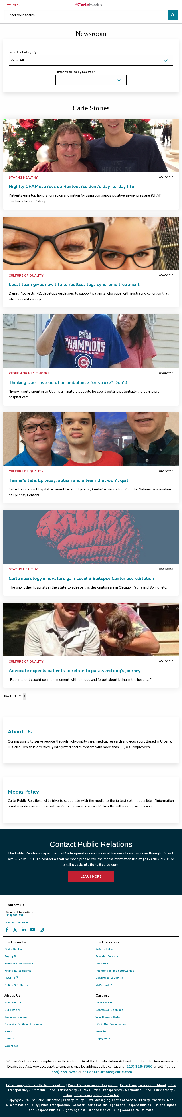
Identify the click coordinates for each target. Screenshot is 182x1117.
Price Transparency (55, 1105)
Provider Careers (106, 956)
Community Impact (16, 1017)
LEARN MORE (91, 876)
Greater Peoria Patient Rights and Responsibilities (112, 1105)
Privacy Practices (152, 1100)
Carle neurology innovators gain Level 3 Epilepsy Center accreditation (81, 578)
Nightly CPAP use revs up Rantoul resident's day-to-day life (71, 186)
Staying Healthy (23, 177)
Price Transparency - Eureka (68, 1090)
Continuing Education (109, 978)
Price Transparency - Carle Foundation (35, 1085)
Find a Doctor (13, 949)
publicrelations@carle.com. (95, 864)
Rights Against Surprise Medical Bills (90, 1110)
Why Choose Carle (107, 1017)
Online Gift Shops (16, 985)
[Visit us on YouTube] (32, 930)
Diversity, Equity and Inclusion (23, 1024)
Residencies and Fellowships (114, 970)
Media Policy (23, 791)
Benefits (101, 1031)
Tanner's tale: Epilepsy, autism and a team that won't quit (68, 480)
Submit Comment (17, 922)
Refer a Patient (105, 949)
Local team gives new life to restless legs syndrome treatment (74, 284)
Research (101, 963)
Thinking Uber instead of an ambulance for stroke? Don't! (68, 383)
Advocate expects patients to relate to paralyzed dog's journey (75, 671)
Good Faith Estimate (137, 1110)
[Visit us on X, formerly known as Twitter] (15, 930)
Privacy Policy (73, 1100)
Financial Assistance (17, 970)
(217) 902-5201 (156, 859)
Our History (12, 1010)
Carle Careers (104, 1002)
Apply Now (102, 1038)
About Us (20, 731)
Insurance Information (18, 963)
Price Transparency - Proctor (96, 1095)
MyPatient (102, 985)
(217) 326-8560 (138, 1066)
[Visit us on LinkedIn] (24, 930)
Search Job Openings (109, 1010)
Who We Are (12, 1002)
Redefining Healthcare (29, 373)
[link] (91, 145)
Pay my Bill (11, 956)
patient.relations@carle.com (107, 1071)
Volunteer (11, 1046)
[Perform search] (173, 15)
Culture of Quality (26, 275)
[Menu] (9, 4)
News (8, 1031)
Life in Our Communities (111, 1024)
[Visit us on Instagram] (42, 930)
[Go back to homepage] (88, 4)
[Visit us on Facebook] (7, 930)
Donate (9, 1038)
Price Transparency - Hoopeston (93, 1085)
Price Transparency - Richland (143, 1085)
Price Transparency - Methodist (117, 1090)
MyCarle (10, 978)
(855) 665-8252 (63, 1071)
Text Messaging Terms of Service (111, 1100)
